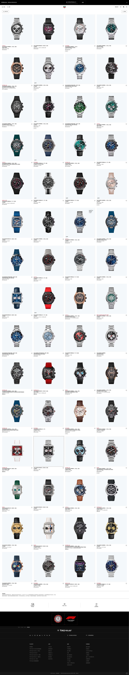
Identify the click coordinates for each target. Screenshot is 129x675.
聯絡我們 (68, 646)
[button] (124, 7)
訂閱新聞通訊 (91, 635)
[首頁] (64, 7)
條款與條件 (88, 646)
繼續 (84, 2)
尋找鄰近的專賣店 (73, 635)
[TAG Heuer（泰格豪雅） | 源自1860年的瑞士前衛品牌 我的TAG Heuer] (64, 630)
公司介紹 (50, 646)
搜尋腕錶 (31, 646)
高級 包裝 (64, 605)
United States (71, 2)
